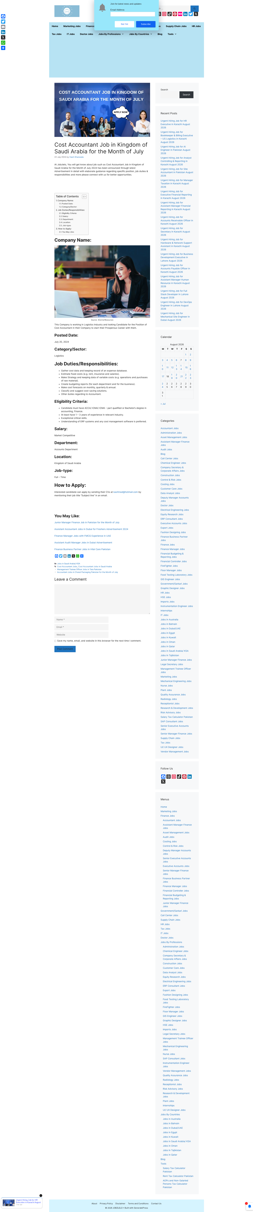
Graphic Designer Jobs (173, 588)
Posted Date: (67, 204)
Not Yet (124, 24)
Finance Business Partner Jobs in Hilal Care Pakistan (82, 549)
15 (186, 367)
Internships (166, 610)
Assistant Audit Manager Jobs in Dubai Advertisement (83, 542)
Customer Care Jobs (171, 488)
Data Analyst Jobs (170, 493)
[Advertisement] (126, 57)
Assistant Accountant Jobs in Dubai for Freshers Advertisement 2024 (91, 529)
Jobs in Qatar (168, 646)
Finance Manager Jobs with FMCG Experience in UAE (82, 536)
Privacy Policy (106, 1203)
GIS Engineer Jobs (170, 579)
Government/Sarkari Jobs (174, 583)
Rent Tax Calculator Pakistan (178, 1176)
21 (181, 376)
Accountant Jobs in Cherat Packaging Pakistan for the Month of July (87, 572)
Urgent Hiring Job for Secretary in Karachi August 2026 (175, 231)
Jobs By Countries (139, 34)
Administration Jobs (171, 432)
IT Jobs (71, 34)
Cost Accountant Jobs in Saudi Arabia (95, 566)
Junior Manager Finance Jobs (176, 660)
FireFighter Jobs (169, 566)
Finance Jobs (168, 544)
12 (172, 367)
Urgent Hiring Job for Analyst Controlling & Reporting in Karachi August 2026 (176, 161)
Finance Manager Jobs (173, 549)
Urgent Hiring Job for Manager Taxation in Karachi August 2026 (177, 183)
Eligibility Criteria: (69, 213)
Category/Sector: (69, 207)
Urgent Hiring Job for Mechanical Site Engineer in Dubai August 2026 (175, 316)
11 (167, 367)
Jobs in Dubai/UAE (171, 628)
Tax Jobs (57, 34)
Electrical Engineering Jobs (175, 510)
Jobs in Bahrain (169, 624)
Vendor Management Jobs (175, 751)
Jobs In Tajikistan (170, 655)
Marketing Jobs (72, 26)
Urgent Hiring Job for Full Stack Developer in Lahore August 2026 (174, 294)
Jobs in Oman (168, 642)
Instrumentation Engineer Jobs (177, 606)
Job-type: (67, 225)
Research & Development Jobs (177, 708)
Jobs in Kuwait (168, 637)
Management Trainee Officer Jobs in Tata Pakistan (79, 569)
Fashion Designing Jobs (173, 532)
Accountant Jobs (170, 428)
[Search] (195, 9)
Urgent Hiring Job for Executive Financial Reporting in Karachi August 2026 (176, 194)
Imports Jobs (167, 601)
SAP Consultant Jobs (172, 721)
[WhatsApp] (3, 42)
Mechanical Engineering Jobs (176, 681)
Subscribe (146, 24)
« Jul (163, 404)
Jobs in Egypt (168, 633)
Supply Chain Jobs (176, 26)
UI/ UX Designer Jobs (172, 747)
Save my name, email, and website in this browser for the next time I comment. (99, 640)
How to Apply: (65, 228)
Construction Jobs (170, 475)
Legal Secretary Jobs (172, 664)
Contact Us (156, 1203)
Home (55, 26)
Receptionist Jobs (170, 703)
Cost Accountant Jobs (67, 566)
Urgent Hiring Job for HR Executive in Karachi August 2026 (175, 124)
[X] (3, 37)
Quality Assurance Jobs (173, 694)
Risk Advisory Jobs (171, 712)
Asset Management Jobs (174, 437)
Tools (171, 34)
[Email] (3, 26)
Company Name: (66, 200)
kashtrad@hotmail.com (125, 492)
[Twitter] (3, 21)
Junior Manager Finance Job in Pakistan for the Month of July (86, 522)
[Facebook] (3, 16)
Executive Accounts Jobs (174, 523)
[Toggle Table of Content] (83, 196)
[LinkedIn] (3, 32)
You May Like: (68, 232)
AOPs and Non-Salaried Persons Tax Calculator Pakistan (175, 1184)
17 (163, 376)
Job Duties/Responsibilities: (71, 210)
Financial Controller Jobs (174, 561)
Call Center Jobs (169, 458)
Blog (160, 34)
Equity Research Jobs (172, 514)
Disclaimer (120, 1203)
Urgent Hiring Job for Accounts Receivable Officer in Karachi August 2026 (177, 220)
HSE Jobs (166, 597)
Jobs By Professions (109, 34)
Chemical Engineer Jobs (173, 463)
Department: (68, 219)
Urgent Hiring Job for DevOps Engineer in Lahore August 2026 (176, 305)
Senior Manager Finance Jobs (176, 733)
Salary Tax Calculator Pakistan (177, 717)
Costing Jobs (167, 484)
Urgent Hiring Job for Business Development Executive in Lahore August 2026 (177, 257)
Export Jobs (167, 527)
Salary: (65, 216)
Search (164, 89)
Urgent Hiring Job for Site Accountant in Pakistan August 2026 (177, 172)
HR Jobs (196, 26)
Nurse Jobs (167, 685)
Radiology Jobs (169, 699)
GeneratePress (141, 1208)
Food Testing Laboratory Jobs (176, 574)
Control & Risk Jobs (171, 479)
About (94, 1203)
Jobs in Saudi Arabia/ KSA (68, 563)
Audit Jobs (166, 449)
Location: (66, 222)
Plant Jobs (166, 690)
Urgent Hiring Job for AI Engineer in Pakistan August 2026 (175, 150)
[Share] (3, 48)
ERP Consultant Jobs (172, 519)
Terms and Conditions (138, 1203)
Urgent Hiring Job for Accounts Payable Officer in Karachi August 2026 (175, 268)
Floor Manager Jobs (171, 570)
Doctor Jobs (86, 34)
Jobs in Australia (169, 619)
